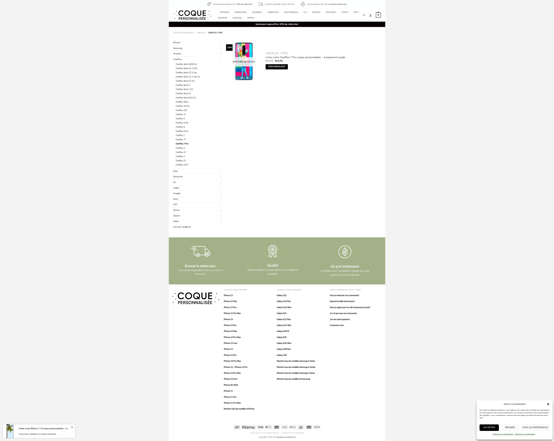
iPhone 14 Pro (230, 325)
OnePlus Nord (182, 102)
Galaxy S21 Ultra (284, 325)
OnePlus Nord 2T (183, 94)
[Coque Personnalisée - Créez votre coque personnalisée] (192, 15)
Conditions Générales (292, 433)
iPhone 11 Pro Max (232, 403)
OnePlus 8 (180, 127)
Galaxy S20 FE (283, 331)
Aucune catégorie (182, 227)
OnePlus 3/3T (182, 165)
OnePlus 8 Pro (182, 131)
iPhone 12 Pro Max (232, 373)
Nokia (316, 12)
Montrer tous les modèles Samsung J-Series (296, 373)
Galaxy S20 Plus (284, 349)
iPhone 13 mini (230, 343)
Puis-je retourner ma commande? (344, 296)
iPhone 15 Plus (230, 301)
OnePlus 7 (180, 135)
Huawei (257, 12)
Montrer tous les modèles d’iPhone (239, 409)
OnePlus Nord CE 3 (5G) (186, 68)
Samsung (240, 12)
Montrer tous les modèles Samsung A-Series (296, 367)
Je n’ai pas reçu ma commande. (343, 313)
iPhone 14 (228, 319)
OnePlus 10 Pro (183, 106)
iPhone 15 (228, 296)
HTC (356, 12)
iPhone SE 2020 (231, 385)
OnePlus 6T (181, 152)
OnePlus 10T (181, 110)
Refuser (510, 427)
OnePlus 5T (181, 161)
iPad (175, 171)
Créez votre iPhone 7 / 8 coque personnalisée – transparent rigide (44, 428)
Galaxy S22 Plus (284, 301)
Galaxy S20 (282, 337)
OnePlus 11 (181, 114)
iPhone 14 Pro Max (232, 337)
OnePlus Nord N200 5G (186, 64)
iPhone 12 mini (230, 379)
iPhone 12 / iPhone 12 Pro (235, 367)
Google (331, 12)
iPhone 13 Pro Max (232, 361)
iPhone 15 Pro (230, 308)
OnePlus (273, 12)
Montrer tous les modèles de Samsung (293, 379)
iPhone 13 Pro (230, 355)
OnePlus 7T (181, 140)
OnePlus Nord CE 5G (185, 81)
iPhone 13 (228, 349)
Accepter (489, 427)
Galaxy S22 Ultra (284, 308)
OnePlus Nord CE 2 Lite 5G (188, 77)
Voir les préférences (535, 427)
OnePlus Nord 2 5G (184, 89)
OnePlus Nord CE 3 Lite (186, 73)
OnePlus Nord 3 (183, 85)
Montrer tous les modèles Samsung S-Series (296, 361)
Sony (344, 12)
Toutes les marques (183, 33)
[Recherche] (364, 15)
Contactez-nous (337, 325)
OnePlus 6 (180, 148)
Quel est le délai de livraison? (342, 301)
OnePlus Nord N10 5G (186, 98)
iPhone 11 (228, 391)
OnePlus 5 (180, 156)
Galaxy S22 (282, 296)
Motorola (291, 12)
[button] (548, 404)
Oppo (250, 18)
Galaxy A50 (282, 355)
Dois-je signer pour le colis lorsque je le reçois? (350, 308)
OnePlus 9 (180, 119)
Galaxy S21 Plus (284, 319)
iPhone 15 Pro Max (232, 313)
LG (305, 12)
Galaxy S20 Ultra (284, 343)
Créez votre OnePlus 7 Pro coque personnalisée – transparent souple (305, 57)
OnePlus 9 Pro (182, 123)
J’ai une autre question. (340, 319)
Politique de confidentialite (503, 434)
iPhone (224, 12)
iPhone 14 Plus (230, 331)
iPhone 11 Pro (230, 397)
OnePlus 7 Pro (182, 144)
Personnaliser (276, 67)
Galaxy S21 (282, 313)
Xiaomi (237, 18)
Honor (222, 18)
